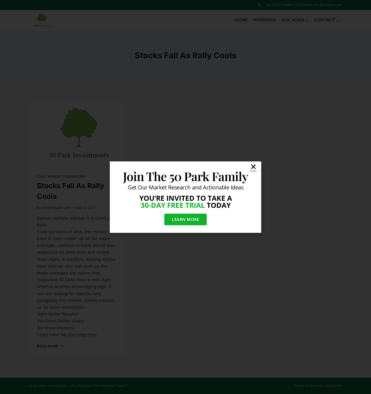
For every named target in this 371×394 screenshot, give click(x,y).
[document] (185, 197)
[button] (253, 166)
